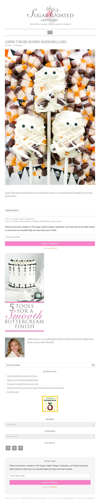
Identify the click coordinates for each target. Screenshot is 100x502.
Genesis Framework (67, 498)
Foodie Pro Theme (27, 498)
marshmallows (44, 221)
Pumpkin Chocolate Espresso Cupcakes (22, 384)
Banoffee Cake (13, 392)
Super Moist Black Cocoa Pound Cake (22, 376)
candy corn (28, 221)
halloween (35, 221)
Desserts (16, 219)
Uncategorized (29, 219)
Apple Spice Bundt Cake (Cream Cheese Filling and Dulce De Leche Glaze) (35, 388)
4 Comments (18, 45)
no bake (52, 221)
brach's (16, 221)
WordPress (90, 498)
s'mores (58, 221)
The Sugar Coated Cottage (50, 13)
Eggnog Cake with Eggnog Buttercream (22, 380)
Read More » (12, 210)
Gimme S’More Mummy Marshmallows (36, 41)
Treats (21, 219)
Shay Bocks (42, 498)
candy (21, 221)
